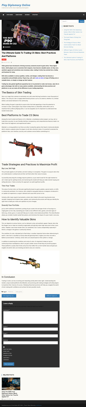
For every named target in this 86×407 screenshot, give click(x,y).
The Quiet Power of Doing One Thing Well (72, 38)
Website (5, 340)
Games (4, 59)
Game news (19, 14)
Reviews (27, 14)
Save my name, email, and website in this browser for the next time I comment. (7, 354)
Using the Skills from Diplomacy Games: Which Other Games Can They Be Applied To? (10, 394)
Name (5, 326)
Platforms (10, 291)
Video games (19, 291)
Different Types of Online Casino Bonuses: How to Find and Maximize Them (53, 296)
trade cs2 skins (39, 78)
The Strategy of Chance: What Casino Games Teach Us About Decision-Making (72, 45)
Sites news (10, 14)
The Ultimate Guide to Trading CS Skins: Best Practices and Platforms (73, 58)
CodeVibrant (38, 405)
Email (5, 333)
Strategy (35, 14)
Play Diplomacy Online (16, 5)
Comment (6, 310)
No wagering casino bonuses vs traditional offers (10, 296)
